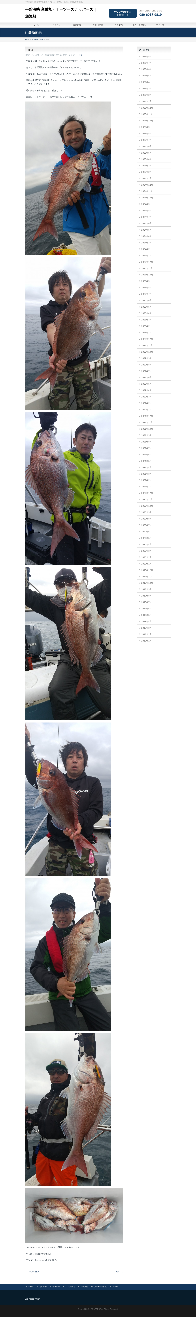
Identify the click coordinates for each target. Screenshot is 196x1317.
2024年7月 (146, 217)
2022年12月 (147, 339)
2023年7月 (146, 294)
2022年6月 (146, 377)
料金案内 (84, 1286)
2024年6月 (146, 223)
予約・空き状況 (100, 1286)
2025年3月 (146, 165)
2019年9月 (146, 589)
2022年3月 (146, 396)
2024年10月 (147, 197)
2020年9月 (146, 512)
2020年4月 (146, 544)
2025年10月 (147, 120)
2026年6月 (146, 69)
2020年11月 (147, 499)
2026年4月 (146, 82)
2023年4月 (146, 313)
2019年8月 (146, 596)
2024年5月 (146, 230)
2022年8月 (146, 364)
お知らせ (43, 1286)
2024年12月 (147, 185)
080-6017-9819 (150, 15)
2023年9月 (146, 281)
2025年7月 (146, 140)
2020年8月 (146, 518)
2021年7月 (146, 448)
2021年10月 (147, 429)
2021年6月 (146, 454)
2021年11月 (147, 422)
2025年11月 (147, 114)
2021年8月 (146, 441)
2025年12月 (147, 108)
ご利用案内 (70, 1286)
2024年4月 (146, 236)
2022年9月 (146, 358)
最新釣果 (56, 1286)
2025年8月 (146, 133)
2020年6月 (146, 531)
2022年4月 (146, 390)
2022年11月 (147, 345)
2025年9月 (146, 127)
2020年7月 (146, 525)
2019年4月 (146, 621)
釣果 (80, 55)
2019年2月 (146, 634)
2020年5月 (146, 538)
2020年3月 (146, 551)
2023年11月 (147, 268)
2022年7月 (146, 371)
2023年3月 (146, 319)
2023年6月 (146, 300)
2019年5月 (146, 615)
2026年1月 (146, 101)
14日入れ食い (32, 1272)
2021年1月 (146, 486)
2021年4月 (146, 467)
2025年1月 (146, 178)
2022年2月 (146, 403)
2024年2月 (146, 249)
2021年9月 (146, 435)
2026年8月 (146, 56)
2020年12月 (147, 493)
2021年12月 (147, 416)
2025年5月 (146, 153)
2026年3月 (146, 88)
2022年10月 (147, 352)
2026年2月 (146, 95)
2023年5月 (146, 307)
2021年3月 (146, 474)
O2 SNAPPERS (94, 1309)
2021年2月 (146, 480)
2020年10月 (147, 506)
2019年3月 (146, 628)
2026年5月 (146, 75)
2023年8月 (146, 287)
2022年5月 (146, 384)
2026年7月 (146, 63)
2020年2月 (146, 557)
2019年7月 (146, 602)
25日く (119, 1272)
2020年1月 (146, 564)
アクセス (116, 1286)
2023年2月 (146, 326)
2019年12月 (147, 570)
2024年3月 (146, 242)
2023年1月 (146, 332)
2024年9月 (146, 204)
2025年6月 (146, 146)
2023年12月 (147, 262)
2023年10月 (147, 274)
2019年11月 (147, 576)
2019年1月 (146, 641)
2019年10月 (147, 583)
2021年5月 (146, 461)
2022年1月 (146, 409)
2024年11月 (147, 191)
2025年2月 (146, 172)
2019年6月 (146, 608)
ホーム (31, 1286)
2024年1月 (146, 255)
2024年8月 (146, 210)
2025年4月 (146, 159)
